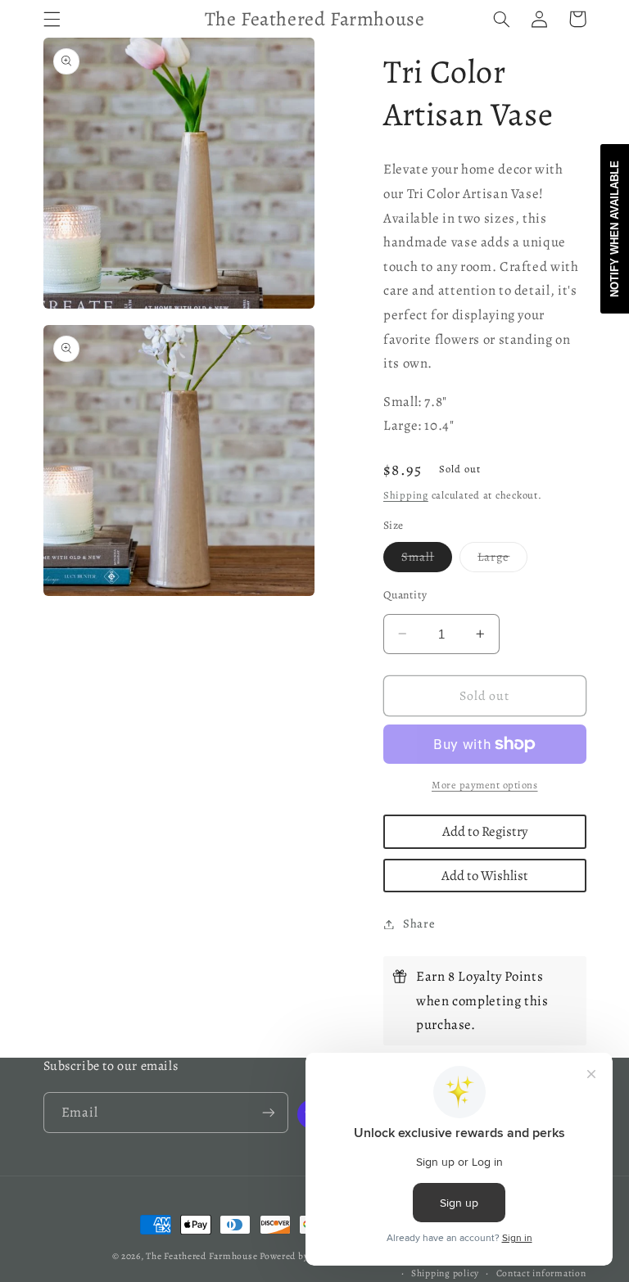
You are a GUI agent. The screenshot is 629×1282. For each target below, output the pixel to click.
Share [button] (419, 923)
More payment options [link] (485, 785)
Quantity (405, 595)
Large (502, 560)
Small (426, 560)
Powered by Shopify (302, 1255)
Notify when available (615, 228)
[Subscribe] (268, 1112)
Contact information (541, 1273)
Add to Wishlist (484, 875)
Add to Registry (484, 831)
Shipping (405, 495)
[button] (51, 19)
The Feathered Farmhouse (203, 1255)
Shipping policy (445, 1273)
